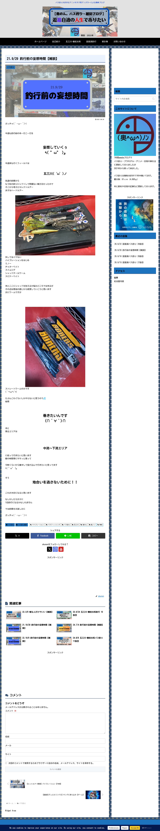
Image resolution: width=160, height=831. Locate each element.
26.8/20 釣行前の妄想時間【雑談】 (130, 250)
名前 (7, 737)
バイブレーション (38, 524)
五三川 (76, 524)
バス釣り (11, 524)
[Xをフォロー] (49, 549)
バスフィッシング (54, 524)
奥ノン (93, 524)
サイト (8, 754)
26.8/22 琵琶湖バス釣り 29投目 (129, 244)
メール (8, 745)
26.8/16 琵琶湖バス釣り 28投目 (129, 256)
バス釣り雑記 (22, 524)
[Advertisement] (55, 576)
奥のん (84, 524)
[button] (93, 536)
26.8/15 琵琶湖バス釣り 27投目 (129, 262)
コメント (10, 711)
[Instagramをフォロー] (55, 549)
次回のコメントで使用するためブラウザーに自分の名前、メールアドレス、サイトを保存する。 (51, 763)
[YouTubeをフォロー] (61, 549)
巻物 (100, 524)
